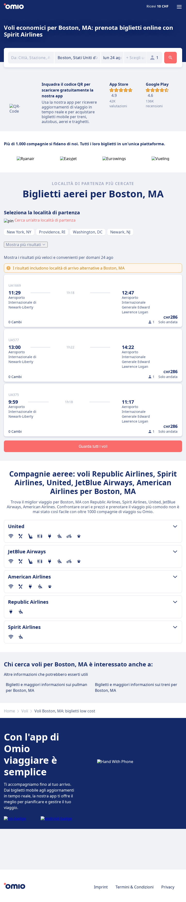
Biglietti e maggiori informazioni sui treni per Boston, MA (136, 687)
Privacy (167, 887)
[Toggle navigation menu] (179, 7)
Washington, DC (87, 232)
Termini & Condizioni (135, 887)
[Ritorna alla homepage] (14, 7)
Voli (24, 711)
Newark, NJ (120, 232)
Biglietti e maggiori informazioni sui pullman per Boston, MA (46, 687)
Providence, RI (52, 232)
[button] (112, 57)
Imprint (101, 887)
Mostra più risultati (23, 244)
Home (9, 711)
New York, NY (19, 232)
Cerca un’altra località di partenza (45, 220)
